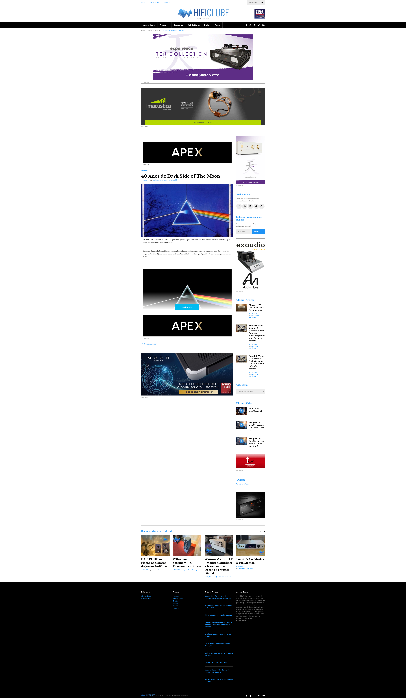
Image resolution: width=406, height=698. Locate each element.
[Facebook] (239, 206)
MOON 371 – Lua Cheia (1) (255, 409)
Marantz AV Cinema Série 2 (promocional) (256, 307)
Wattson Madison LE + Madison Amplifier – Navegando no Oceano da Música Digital (219, 566)
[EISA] (250, 265)
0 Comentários (173, 180)
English (207, 25)
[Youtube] (244, 206)
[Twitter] (256, 206)
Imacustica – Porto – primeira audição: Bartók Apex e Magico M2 (218, 597)
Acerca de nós (154, 2)
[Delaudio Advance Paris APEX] (187, 152)
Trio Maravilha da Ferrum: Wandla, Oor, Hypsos (218, 645)
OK (262, 2)
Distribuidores (194, 25)
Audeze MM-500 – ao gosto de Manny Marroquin (219, 654)
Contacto (167, 2)
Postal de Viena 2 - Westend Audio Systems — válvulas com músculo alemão (256, 362)
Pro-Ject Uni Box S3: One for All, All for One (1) (256, 426)
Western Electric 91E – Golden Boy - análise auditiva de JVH (218, 671)
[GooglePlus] (262, 206)
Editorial (157, 30)
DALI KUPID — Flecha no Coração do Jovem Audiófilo (154, 563)
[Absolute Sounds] (203, 57)
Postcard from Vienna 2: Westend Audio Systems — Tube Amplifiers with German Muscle (257, 333)
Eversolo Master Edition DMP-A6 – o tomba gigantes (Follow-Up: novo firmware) (218, 624)
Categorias (178, 25)
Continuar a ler (187, 307)
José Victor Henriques (160, 180)
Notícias (176, 596)
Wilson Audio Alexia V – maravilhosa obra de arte (218, 606)
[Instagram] (250, 206)
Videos (217, 25)
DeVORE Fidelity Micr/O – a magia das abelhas (219, 680)
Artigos (163, 25)
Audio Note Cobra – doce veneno (217, 663)
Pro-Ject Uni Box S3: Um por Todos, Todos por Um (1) (256, 442)
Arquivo (175, 606)
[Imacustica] (203, 106)
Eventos (175, 601)
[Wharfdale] (187, 374)
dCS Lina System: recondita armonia (218, 615)
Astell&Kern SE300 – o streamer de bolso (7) (218, 635)
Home (143, 2)
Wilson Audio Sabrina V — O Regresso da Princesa (187, 563)
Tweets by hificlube (243, 484)
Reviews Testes (178, 598)
